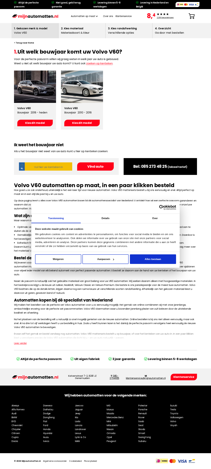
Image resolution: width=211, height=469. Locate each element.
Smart (141, 433)
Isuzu (46, 437)
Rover (141, 417)
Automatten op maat (83, 16)
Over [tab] (155, 218)
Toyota (174, 413)
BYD (14, 421)
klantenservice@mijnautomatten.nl (146, 378)
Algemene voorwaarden (55, 461)
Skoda (141, 429)
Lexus (78, 433)
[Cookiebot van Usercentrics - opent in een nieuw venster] (161, 207)
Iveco (46, 441)
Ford (45, 425)
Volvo (173, 421)
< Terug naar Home (24, 42)
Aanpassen (103, 259)
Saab (141, 421)
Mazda (110, 413)
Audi (14, 413)
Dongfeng (48, 417)
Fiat (45, 421)
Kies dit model (35, 123)
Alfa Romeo (18, 409)
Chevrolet (17, 425)
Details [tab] (106, 218)
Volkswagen (176, 417)
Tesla (173, 409)
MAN (77, 441)
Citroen (16, 433)
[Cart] (191, 16)
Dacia (15, 441)
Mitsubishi (112, 425)
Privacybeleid (90, 461)
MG (108, 405)
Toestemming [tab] (56, 218)
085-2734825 (114, 377)
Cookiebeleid (75, 461)
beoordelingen (165, 17)
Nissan (110, 429)
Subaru (142, 441)
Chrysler (16, 429)
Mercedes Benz (115, 417)
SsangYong (144, 437)
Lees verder (20, 343)
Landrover (80, 429)
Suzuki (173, 405)
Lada (77, 421)
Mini (109, 421)
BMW (14, 417)
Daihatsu (48, 409)
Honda (46, 429)
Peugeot (111, 441)
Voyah (173, 425)
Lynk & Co (80, 437)
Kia (76, 417)
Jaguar (79, 409)
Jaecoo (79, 405)
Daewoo (47, 405)
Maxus (110, 409)
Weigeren (58, 259)
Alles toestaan (153, 259)
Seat (140, 425)
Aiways (15, 405)
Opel (109, 437)
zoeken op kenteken (99, 63)
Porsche (142, 409)
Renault (142, 413)
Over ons (108, 16)
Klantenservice (124, 16)
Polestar (142, 405)
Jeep (77, 413)
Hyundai (47, 433)
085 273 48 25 (154, 166)
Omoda (111, 433)
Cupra (15, 437)
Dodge (47, 413)
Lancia (78, 425)
